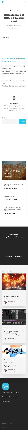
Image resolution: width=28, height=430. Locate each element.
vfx (12, 362)
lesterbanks (10, 25)
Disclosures (6, 401)
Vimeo (14, 61)
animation (16, 10)
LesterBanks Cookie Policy (11, 393)
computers (20, 360)
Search (4, 118)
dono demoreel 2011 (8, 59)
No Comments (14, 28)
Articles (14, 360)
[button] (25, 2)
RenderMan (7, 362)
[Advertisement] (14, 143)
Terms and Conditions (9, 397)
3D (10, 10)
